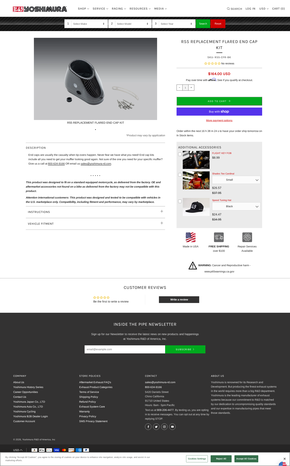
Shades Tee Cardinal (223, 173)
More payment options (219, 120)
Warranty (84, 411)
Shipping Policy (88, 396)
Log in (250, 8)
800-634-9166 (56, 163)
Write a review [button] (179, 299)
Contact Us (19, 396)
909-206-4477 (165, 410)
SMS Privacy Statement (93, 421)
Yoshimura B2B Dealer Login (30, 416)
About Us (18, 382)
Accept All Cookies (246, 458)
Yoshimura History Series (28, 387)
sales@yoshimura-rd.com (96, 163)
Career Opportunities (25, 392)
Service (99, 8)
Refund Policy (87, 401)
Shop (82, 8)
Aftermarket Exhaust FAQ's (95, 382)
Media (159, 8)
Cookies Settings (197, 458)
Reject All (221, 458)
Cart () (278, 8)
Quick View (196, 168)
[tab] (95, 129)
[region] (145, 459)
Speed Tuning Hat (221, 200)
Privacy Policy (87, 416)
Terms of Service (89, 392)
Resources (139, 8)
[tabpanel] (95, 81)
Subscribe (183, 349)
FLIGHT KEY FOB (221, 153)
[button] (212, 63)
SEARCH (236, 8)
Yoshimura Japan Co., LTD (29, 401)
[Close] (284, 458)
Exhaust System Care (92, 406)
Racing (117, 8)
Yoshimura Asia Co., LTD (28, 406)
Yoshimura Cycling (24, 411)
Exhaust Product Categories (95, 387)
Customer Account (24, 421)
